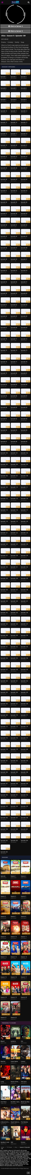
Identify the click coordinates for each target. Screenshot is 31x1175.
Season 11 (24, 936)
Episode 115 (4, 510)
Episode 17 (14, 134)
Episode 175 (4, 738)
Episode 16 (4, 134)
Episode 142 (4, 612)
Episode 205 (4, 852)
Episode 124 (4, 544)
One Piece (3, 1102)
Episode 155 (14, 658)
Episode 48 (24, 248)
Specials (3, 876)
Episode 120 (24, 521)
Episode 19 (4, 145)
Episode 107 (14, 476)
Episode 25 (4, 168)
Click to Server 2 (16, 26)
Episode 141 (24, 601)
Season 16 (14, 977)
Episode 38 (14, 213)
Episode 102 (24, 453)
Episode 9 (24, 99)
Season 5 (23, 896)
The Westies (24, 1122)
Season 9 (3, 936)
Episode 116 (14, 510)
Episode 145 (4, 624)
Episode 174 (24, 726)
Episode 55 (4, 282)
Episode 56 (14, 282)
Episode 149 (14, 635)
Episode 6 (24, 88)
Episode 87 (24, 396)
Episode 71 (14, 339)
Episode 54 (24, 270)
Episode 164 (14, 692)
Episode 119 (14, 521)
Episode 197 (14, 817)
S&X (12, 1142)
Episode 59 (14, 293)
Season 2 (23, 876)
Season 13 (14, 957)
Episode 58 (4, 293)
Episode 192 (24, 795)
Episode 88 (4, 407)
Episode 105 (24, 464)
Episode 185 (14, 772)
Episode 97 (4, 441)
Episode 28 (4, 179)
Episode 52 (4, 270)
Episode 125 (14, 544)
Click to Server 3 (16, 31)
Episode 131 (14, 567)
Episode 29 (14, 179)
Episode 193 (4, 806)
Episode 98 (14, 441)
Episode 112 (4, 498)
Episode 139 (4, 601)
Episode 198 (24, 817)
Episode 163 (4, 692)
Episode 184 (4, 772)
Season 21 (4, 1017)
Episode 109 (4, 487)
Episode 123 (24, 533)
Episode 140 (14, 601)
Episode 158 (14, 669)
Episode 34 (4, 202)
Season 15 (4, 977)
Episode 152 (14, 646)
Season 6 (3, 916)
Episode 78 (24, 362)
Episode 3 (24, 77)
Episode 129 (24, 555)
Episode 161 (14, 681)
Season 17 (24, 977)
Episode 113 (14, 498)
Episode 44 (14, 236)
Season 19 (14, 997)
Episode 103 (4, 464)
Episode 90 (24, 407)
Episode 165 (24, 692)
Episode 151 (4, 646)
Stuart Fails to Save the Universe (20, 1122)
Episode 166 (4, 703)
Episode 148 (4, 635)
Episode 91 (4, 419)
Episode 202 (4, 840)
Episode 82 (4, 384)
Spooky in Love (5, 1142)
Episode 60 (24, 293)
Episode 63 (24, 305)
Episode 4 (3, 88)
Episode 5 (13, 88)
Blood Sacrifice (25, 1102)
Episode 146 (14, 624)
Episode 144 (24, 612)
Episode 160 (4, 681)
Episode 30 (24, 179)
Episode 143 (14, 612)
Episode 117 (24, 510)
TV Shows (9, 1147)
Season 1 (13, 876)
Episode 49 (4, 259)
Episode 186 (24, 772)
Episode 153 (24, 646)
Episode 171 (24, 715)
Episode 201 (24, 829)
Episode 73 (4, 350)
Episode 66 (24, 316)
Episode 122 (14, 533)
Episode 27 (24, 168)
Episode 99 (24, 441)
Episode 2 (13, 77)
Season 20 (24, 997)
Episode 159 (24, 669)
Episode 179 (14, 749)
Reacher (3, 1061)
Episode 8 (13, 99)
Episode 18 (24, 134)
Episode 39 (24, 213)
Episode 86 (14, 396)
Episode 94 (4, 430)
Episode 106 (4, 476)
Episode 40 (4, 225)
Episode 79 (4, 373)
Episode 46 (4, 248)
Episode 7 (3, 99)
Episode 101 (14, 453)
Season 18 (4, 997)
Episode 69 (24, 327)
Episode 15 (24, 122)
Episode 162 (24, 681)
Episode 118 (4, 521)
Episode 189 (24, 783)
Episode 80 (14, 373)
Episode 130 (4, 567)
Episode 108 (24, 476)
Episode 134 (14, 578)
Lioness (23, 1061)
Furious (23, 1142)
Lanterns (13, 1041)
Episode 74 (14, 350)
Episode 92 (14, 419)
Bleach (3, 1041)
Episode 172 (4, 726)
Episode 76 (4, 362)
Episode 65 (14, 316)
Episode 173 (14, 726)
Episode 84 (24, 384)
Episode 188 (14, 783)
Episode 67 (4, 327)
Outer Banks (14, 1061)
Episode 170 (14, 715)
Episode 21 (24, 145)
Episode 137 (14, 589)
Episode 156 (24, 658)
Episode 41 (14, 225)
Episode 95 (14, 430)
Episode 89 (14, 407)
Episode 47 (14, 248)
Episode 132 (24, 567)
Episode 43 (4, 236)
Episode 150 (24, 635)
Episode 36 (24, 202)
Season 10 (14, 936)
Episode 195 (24, 806)
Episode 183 (24, 760)
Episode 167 (14, 703)
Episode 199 (4, 829)
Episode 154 (4, 658)
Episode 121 (4, 533)
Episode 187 (4, 783)
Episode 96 (24, 430)
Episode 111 (24, 487)
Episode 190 (4, 795)
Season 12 (4, 957)
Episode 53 (14, 270)
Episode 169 (4, 715)
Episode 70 (4, 339)
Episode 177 (24, 738)
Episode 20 (14, 145)
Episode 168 (24, 703)
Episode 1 (3, 77)
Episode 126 (24, 544)
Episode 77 (14, 362)
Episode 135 (24, 578)
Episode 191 (14, 795)
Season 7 (13, 916)
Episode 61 (4, 305)
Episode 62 (14, 305)
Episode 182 (14, 760)
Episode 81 (24, 373)
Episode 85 (4, 396)
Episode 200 (14, 829)
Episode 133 (4, 578)
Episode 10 (4, 111)
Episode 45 (24, 236)
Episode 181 (4, 760)
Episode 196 (4, 817)
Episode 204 (24, 840)
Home (2, 1147)
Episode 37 (4, 213)
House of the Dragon (17, 1081)
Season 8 (23, 916)
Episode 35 (14, 202)
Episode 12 (24, 111)
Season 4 (13, 896)
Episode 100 (4, 453)
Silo (22, 1041)
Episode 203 (14, 840)
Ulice (15, 1147)
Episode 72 (24, 339)
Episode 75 (24, 350)
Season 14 (24, 957)
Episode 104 (14, 464)
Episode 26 (14, 168)
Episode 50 (14, 259)
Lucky (2, 1081)
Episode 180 (24, 749)
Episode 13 (4, 122)
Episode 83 (14, 384)
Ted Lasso (24, 1081)
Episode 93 (24, 419)
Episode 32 (14, 190)
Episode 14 (14, 122)
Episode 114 (24, 498)
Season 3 (3, 896)
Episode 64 (4, 316)
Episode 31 (4, 190)
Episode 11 (14, 111)
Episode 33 (24, 190)
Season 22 (14, 1017)
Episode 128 (14, 555)
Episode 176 (14, 738)
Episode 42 (24, 225)
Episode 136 (4, 589)
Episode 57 (24, 282)
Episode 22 (4, 156)
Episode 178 (4, 749)
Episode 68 (14, 327)
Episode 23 (14, 156)
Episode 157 (4, 669)
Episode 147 (24, 624)
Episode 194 (14, 806)
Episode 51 (24, 259)
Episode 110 (14, 487)
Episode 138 (24, 589)
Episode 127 (4, 555)
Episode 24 (24, 156)
